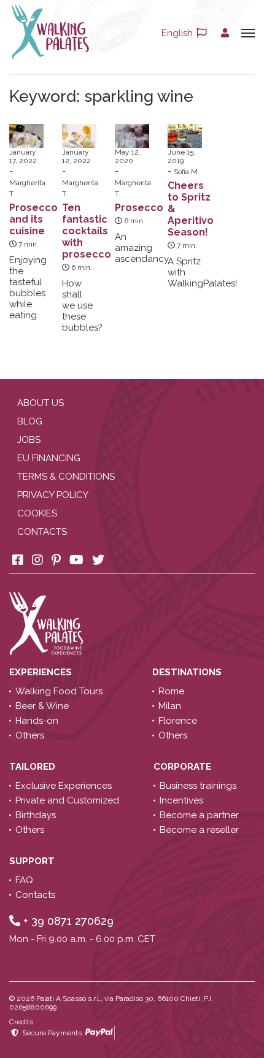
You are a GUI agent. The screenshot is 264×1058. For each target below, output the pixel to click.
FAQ (24, 880)
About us (40, 402)
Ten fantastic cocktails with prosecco (86, 231)
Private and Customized (67, 800)
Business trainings (198, 785)
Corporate (183, 766)
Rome (171, 691)
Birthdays (35, 815)
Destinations (188, 672)
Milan (169, 705)
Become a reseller (199, 829)
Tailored (33, 766)
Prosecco (139, 207)
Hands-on (36, 720)
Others (29, 735)
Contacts (42, 531)
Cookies (37, 513)
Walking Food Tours (59, 691)
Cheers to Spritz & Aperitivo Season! (191, 209)
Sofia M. (187, 171)
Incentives (181, 800)
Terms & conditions (66, 476)
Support (33, 861)
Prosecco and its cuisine (33, 219)
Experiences (41, 672)
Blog (29, 421)
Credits (21, 1022)
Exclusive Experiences (63, 785)
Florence (177, 720)
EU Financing (48, 458)
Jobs (29, 439)
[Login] (225, 33)
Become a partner (199, 815)
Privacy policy (52, 494)
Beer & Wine (42, 705)
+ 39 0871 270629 (67, 920)
